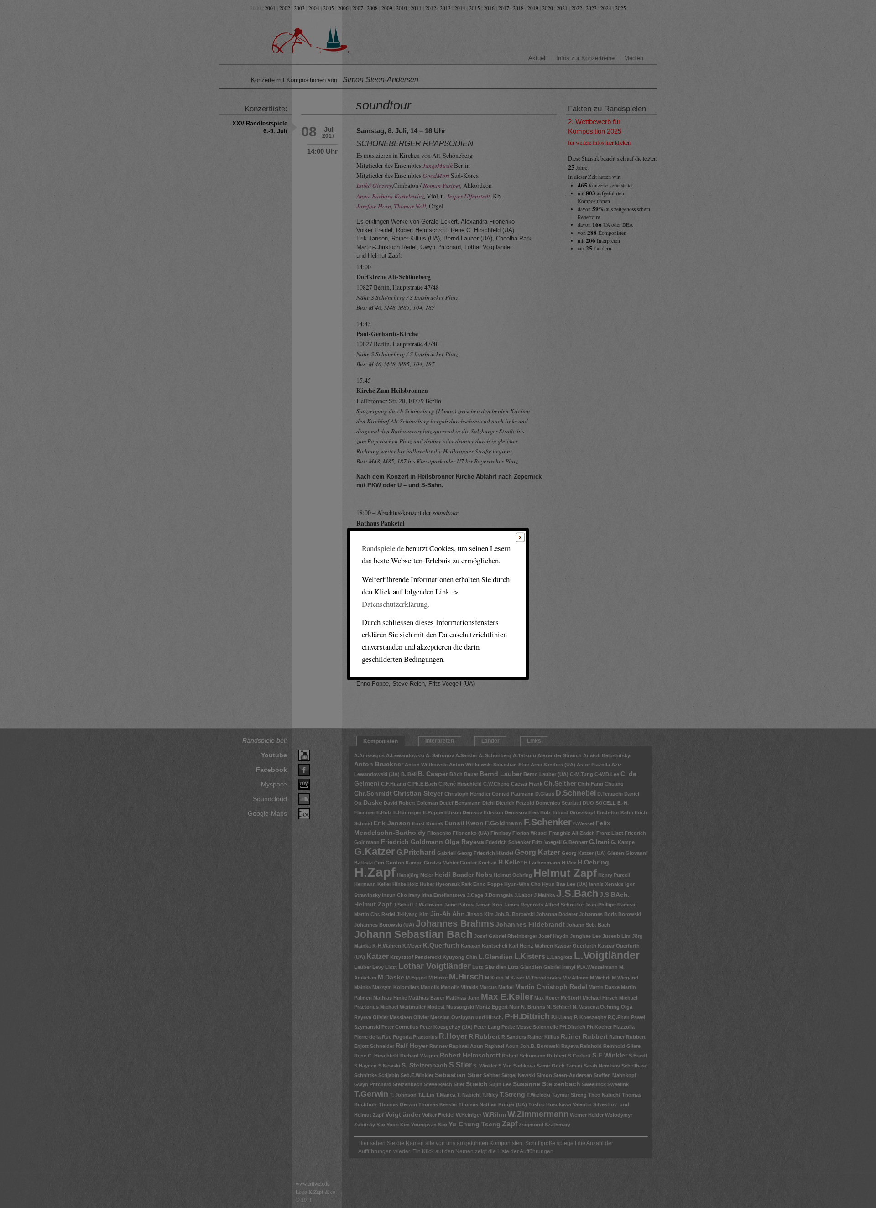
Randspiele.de (383, 548)
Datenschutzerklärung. (395, 604)
